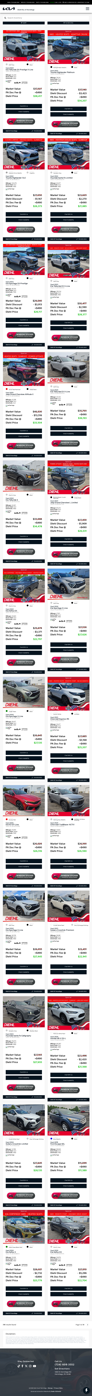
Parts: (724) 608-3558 (42, 2)
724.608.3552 (38, 131)
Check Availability (24, 111)
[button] (43, 45)
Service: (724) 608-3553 (28, 2)
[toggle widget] (86, 1390)
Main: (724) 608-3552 (13, 2)
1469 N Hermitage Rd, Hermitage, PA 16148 (76, 2)
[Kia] (9, 8)
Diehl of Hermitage (11, 131)
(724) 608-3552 (64, 1365)
